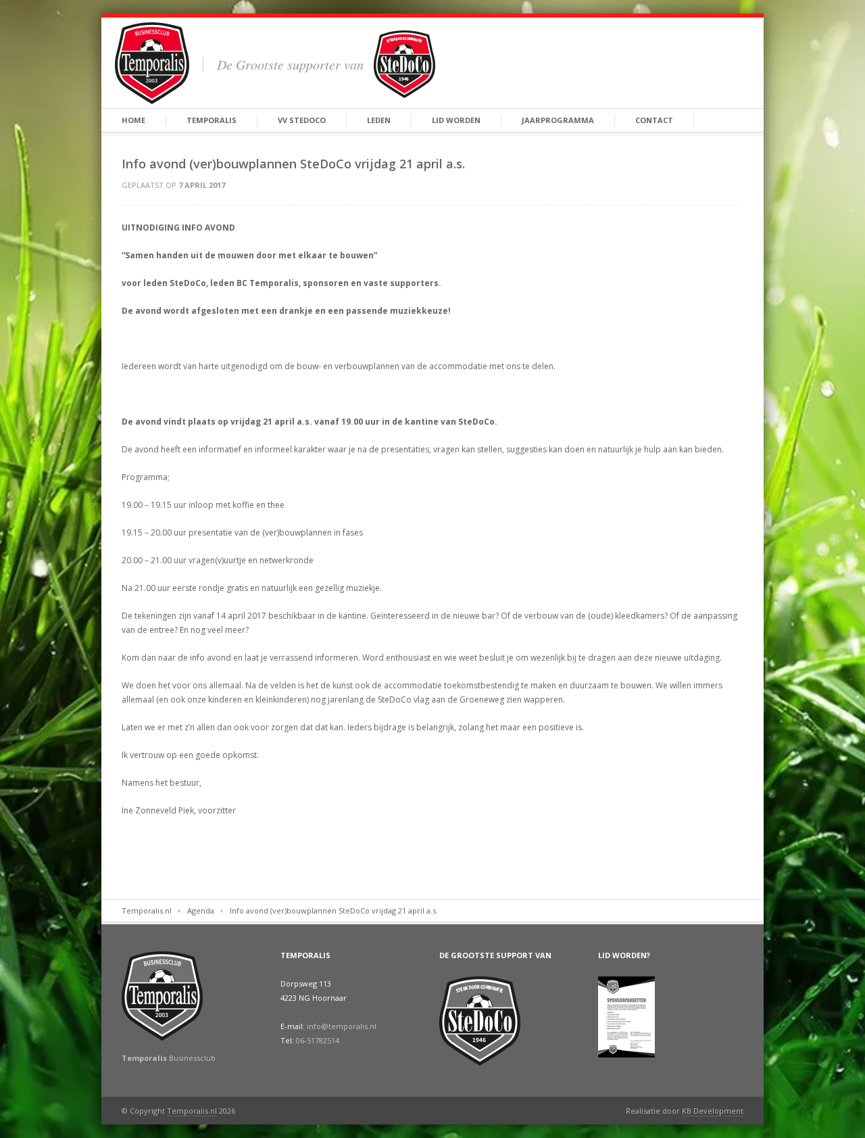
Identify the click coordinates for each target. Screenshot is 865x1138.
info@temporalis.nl (341, 1026)
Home (133, 120)
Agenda (200, 910)
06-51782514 (317, 1040)
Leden (379, 120)
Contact (654, 120)
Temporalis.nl (147, 910)
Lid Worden (456, 120)
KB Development (712, 1111)
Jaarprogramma (558, 120)
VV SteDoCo (302, 120)
